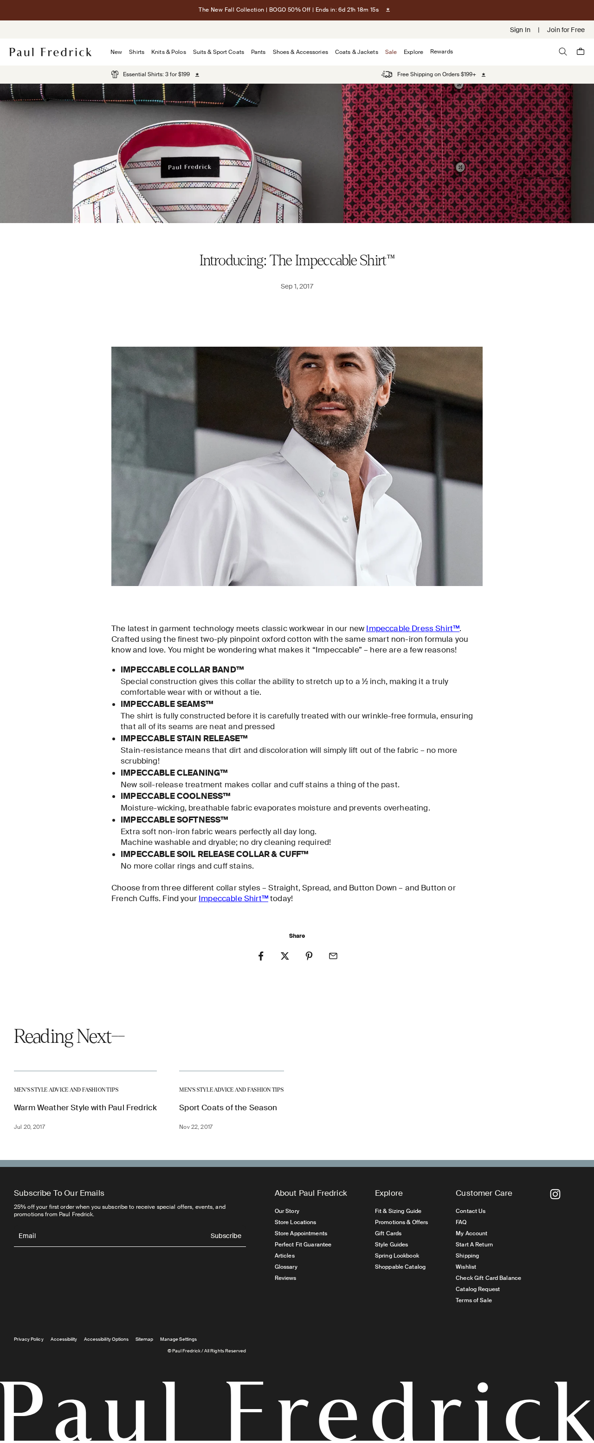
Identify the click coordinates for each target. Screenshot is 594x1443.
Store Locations (295, 1222)
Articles (285, 1255)
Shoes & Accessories (300, 52)
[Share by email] (333, 956)
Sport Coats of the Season (228, 1107)
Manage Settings (178, 1339)
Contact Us (470, 1211)
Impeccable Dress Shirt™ (412, 628)
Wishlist (466, 1267)
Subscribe (226, 1236)
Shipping (467, 1255)
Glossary (286, 1267)
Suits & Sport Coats (218, 52)
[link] (150, 74)
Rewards (441, 51)
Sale (391, 52)
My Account (471, 1233)
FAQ (461, 1222)
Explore (413, 52)
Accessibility (64, 1339)
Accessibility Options (106, 1339)
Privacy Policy (29, 1339)
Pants (258, 52)
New (116, 52)
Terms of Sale (474, 1300)
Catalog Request (478, 1289)
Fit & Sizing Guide (398, 1211)
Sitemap (144, 1339)
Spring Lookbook (397, 1255)
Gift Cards (388, 1233)
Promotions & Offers (401, 1222)
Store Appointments (301, 1233)
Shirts (136, 52)
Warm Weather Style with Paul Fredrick (85, 1107)
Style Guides (391, 1244)
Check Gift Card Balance (488, 1278)
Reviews (286, 1278)
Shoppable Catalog (400, 1267)
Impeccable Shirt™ (233, 898)
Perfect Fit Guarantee (303, 1244)
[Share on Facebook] (261, 956)
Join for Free (566, 30)
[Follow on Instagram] (555, 1194)
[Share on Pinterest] (309, 956)
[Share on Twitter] (285, 956)
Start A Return (474, 1244)
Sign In (520, 30)
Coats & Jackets (356, 52)
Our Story (287, 1211)
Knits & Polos (168, 52)
